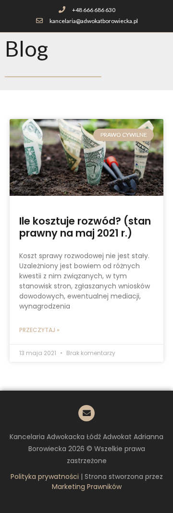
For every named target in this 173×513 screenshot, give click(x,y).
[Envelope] (86, 413)
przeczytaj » (39, 330)
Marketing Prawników (87, 486)
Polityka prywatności (45, 476)
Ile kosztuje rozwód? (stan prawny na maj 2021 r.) (85, 227)
